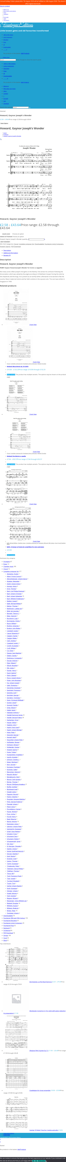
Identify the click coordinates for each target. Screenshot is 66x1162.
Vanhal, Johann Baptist (14, 886)
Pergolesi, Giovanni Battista (16, 799)
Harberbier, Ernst (12, 720)
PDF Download (16, 247)
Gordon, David (11, 703)
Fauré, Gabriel (11, 673)
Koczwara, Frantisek (13, 767)
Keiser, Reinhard (12, 762)
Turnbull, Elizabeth (13, 881)
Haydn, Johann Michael (14, 730)
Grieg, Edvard (11, 708)
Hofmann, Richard (12, 745)
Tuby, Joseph (11, 878)
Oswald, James (11, 792)
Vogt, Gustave (11, 896)
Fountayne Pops (8, 926)
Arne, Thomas (11, 589)
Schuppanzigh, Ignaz (13, 841)
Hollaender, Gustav (13, 747)
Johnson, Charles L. (13, 760)
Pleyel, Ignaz (11, 807)
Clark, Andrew (11, 641)
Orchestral (6, 930)
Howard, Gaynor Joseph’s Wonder (12, 136)
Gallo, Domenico (12, 685)
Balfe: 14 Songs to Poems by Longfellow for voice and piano (25, 547)
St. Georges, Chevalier (14, 846)
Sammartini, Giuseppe (14, 829)
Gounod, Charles (12, 705)
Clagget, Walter (12, 638)
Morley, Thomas (12, 782)
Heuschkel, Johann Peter (15, 740)
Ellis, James (10, 668)
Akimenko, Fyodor (12, 574)
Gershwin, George (12, 695)
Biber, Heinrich (11, 616)
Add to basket (5, 241)
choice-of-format (6, 237)
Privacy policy (41, 1160)
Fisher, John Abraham (14, 680)
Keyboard (6, 928)
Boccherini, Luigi (12, 618)
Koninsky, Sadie (12, 770)
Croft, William (11, 648)
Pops (5, 71)
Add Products (25, 53)
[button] (1, 139)
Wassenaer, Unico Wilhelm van (17, 901)
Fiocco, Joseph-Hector (14, 678)
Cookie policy (6, 1134)
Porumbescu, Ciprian (13, 809)
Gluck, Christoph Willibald (15, 700)
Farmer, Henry (11, 670)
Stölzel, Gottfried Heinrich (15, 851)
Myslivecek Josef (12, 789)
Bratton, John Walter (13, 628)
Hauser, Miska (11, 722)
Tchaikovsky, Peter (13, 866)
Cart (4, 18)
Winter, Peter (11, 911)
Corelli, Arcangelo (12, 646)
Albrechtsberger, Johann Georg (17, 579)
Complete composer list (26, 244)
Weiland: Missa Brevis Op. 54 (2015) (17, 366)
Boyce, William (11, 623)
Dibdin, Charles (12, 656)
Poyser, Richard (12, 812)
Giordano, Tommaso (13, 698)
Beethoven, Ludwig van (14, 609)
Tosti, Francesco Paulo (14, 876)
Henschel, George (12, 735)
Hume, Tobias (11, 752)
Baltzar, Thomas (12, 606)
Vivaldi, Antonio (12, 893)
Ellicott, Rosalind (12, 665)
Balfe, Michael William (12, 543)
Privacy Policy (6, 1135)
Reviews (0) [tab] (7, 255)
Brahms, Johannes (13, 626)
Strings (5, 935)
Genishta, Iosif (11, 693)
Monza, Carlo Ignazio (14, 779)
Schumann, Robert (13, 839)
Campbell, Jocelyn (12, 631)
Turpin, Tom (11, 883)
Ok (33, 1160)
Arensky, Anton (12, 586)
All (4, 73)
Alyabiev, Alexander (13, 581)
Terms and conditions (8, 1133)
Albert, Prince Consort (14, 576)
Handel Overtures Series (15, 715)
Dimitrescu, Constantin (14, 658)
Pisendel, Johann (12, 804)
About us (6, 9)
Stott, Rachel (11, 856)
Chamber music (22, 543)
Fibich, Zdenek (11, 675)
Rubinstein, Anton (12, 824)
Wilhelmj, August (12, 906)
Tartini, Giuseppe (12, 864)
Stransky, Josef (11, 859)
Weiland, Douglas (42, 363)
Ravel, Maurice (11, 819)
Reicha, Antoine (12, 821)
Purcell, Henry (11, 817)
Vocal (56, 543)
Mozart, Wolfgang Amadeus (16, 784)
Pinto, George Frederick (14, 802)
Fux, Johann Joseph (13, 683)
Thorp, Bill (10, 874)
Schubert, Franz (12, 834)
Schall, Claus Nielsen (13, 831)
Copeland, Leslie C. (13, 643)
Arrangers (6, 562)
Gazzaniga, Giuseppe (13, 688)
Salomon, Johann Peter (14, 826)
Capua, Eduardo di (13, 633)
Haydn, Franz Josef (13, 727)
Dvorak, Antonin (12, 661)
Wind (5, 940)
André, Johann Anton (13, 584)
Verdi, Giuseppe (12, 888)
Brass (5, 564)
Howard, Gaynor (5, 247)
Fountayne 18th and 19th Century (46, 543)
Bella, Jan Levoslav (13, 611)
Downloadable (7, 76)
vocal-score (6, 234)
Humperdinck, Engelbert (15, 755)
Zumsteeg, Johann (13, 913)
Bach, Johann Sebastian (14, 596)
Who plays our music (9, 11)
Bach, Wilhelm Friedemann (15, 599)
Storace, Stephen (12, 854)
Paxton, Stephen (12, 797)
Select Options (4, 123)
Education (6, 68)
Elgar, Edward (11, 663)
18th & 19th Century (9, 63)
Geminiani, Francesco (13, 690)
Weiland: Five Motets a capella (16, 456)
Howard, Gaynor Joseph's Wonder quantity (14, 239)
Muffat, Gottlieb (12, 787)
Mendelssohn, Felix (13, 777)
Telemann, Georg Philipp (15, 869)
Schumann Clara (12, 836)
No (36, 1160)
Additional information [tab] (10, 253)
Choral (16, 244)
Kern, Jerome (11, 765)
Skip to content (5, 6)
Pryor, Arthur (11, 814)
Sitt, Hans (10, 844)
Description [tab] (7, 250)
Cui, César (10, 651)
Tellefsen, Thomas (13, 871)
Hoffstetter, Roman (13, 742)
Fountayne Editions (16, 25)
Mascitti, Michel (12, 774)
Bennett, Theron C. (13, 613)
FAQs (4, 12)
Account (6, 17)
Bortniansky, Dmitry (13, 621)
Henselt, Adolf (11, 737)
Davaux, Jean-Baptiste (14, 653)
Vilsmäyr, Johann (12, 891)
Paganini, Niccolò (12, 794)
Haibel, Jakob (11, 710)
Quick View (33, 325)
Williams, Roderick (12, 908)
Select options (11, 374)
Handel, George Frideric (14, 718)
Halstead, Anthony (13, 713)
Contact (5, 14)
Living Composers (8, 66)
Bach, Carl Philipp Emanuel (15, 591)
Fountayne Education (10, 921)
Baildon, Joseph (12, 601)
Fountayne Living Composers (54, 244)
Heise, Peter (11, 732)
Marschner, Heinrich (13, 772)
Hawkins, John (11, 725)
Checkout (6, 20)
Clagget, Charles (12, 636)
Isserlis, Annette (12, 757)
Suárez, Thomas (12, 861)
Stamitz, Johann (12, 849)
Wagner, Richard (12, 898)
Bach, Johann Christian (14, 594)
